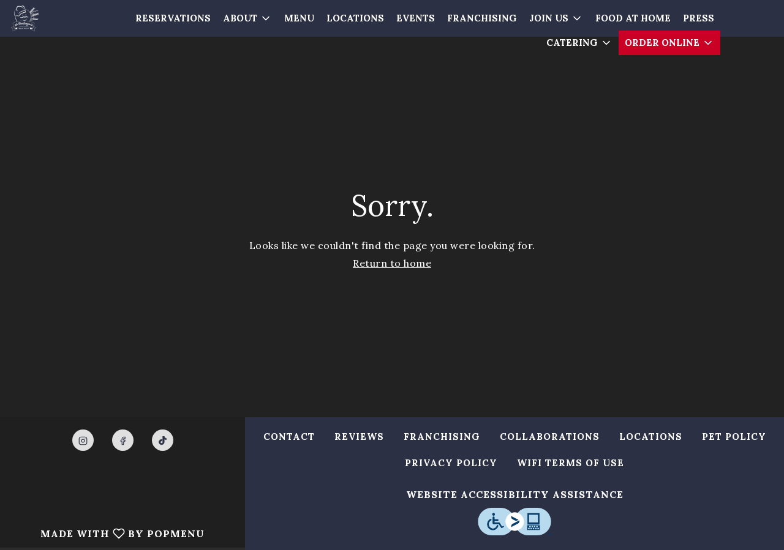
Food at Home (633, 18)
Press (698, 18)
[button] (247, 18)
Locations (355, 18)
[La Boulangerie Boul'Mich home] (40, 18)
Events (415, 18)
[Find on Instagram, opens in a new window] (83, 440)
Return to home (392, 263)
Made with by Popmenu (107, 533)
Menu (299, 18)
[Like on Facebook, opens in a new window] (123, 440)
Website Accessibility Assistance (515, 494)
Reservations (173, 18)
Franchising (482, 18)
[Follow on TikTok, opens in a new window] (162, 440)
